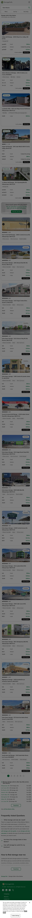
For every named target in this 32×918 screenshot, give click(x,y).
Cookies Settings (15, 915)
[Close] (29, 902)
